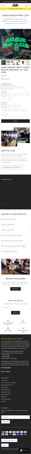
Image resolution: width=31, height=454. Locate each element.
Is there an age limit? (7, 230)
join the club (4, 380)
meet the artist (4, 387)
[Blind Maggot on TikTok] (5, 371)
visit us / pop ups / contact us (8, 382)
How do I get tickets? (8, 225)
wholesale (3, 397)
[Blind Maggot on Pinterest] (7, 371)
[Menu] (1, 5)
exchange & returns (6, 392)
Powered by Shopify (14, 449)
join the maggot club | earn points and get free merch (15, 1)
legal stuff (3, 401)
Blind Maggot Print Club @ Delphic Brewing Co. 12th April (15, 70)
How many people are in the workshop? (13, 246)
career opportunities (6, 399)
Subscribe (15, 312)
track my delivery (5, 394)
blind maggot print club (7, 385)
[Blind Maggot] (15, 5)
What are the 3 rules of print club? (12, 241)
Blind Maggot (6, 79)
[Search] (5, 5)
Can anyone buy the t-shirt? (9, 251)
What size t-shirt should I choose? (11, 235)
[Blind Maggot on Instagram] (3, 371)
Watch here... (15, 289)
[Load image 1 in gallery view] (15, 44)
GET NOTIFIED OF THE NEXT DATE (12, 167)
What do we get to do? (8, 219)
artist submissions (5, 389)
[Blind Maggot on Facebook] (1, 371)
